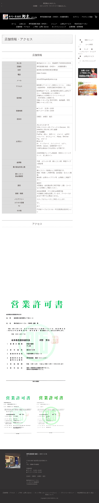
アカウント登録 (87, 17)
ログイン (76, 17)
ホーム (14, 24)
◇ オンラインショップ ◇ (87, 62)
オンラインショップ (59, 27)
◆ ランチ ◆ (85, 49)
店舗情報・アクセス (23, 27)
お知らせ (22, 24)
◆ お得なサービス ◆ (87, 57)
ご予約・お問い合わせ (41, 27)
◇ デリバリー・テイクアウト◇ (87, 53)
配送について (49, 494)
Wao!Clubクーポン (81, 24)
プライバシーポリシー (67, 492)
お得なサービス (65, 24)
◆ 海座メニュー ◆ (85, 41)
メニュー (54, 24)
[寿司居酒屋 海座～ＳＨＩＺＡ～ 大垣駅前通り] (20, 17)
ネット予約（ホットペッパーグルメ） (46, 492)
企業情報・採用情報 (76, 27)
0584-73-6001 (34, 464)
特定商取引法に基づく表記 (85, 492)
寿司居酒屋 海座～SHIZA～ (38, 24)
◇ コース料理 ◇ (87, 45)
